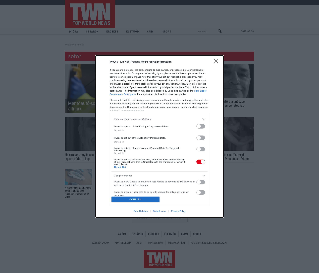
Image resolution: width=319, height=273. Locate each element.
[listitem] (159, 119)
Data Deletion (141, 211)
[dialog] (159, 137)
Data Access (159, 211)
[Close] (217, 62)
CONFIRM (135, 199)
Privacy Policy (178, 211)
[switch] (200, 126)
